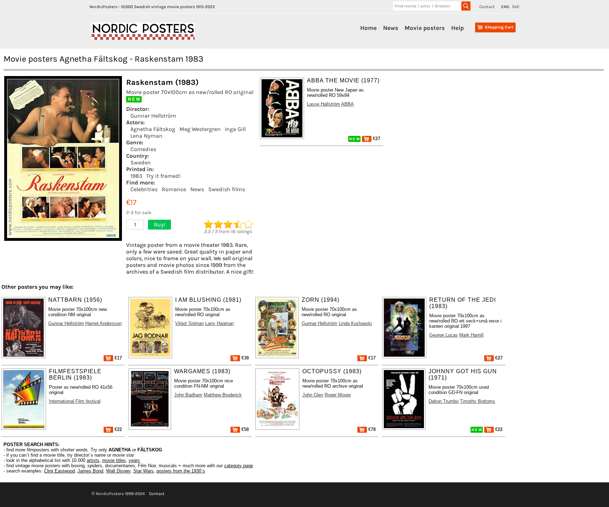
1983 (136, 176)
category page (238, 465)
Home (368, 27)
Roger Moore (338, 395)
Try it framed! (163, 176)
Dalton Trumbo (444, 401)
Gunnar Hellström (153, 115)
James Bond (90, 471)
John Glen (312, 395)
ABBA (347, 104)
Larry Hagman (219, 323)
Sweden (140, 162)
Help (457, 27)
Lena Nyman (146, 135)
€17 (117, 358)
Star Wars (143, 471)
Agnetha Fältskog (152, 129)
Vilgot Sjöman (189, 323)
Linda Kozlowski (355, 323)
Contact (487, 6)
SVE (515, 6)
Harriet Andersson (103, 323)
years (134, 460)
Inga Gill (235, 129)
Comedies (143, 149)
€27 (375, 138)
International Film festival (74, 401)
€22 (117, 429)
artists (93, 460)
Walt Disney (118, 471)
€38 (244, 358)
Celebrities (144, 189)
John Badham (188, 395)
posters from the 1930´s (180, 471)
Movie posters (425, 27)
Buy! (159, 224)
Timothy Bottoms (477, 401)
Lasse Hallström (323, 104)
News (390, 27)
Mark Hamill (471, 335)
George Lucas (443, 335)
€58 (244, 429)
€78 (371, 429)
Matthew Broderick (223, 395)
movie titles (114, 460)
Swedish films (226, 189)
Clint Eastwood (59, 471)
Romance (174, 189)
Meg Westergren (200, 129)
